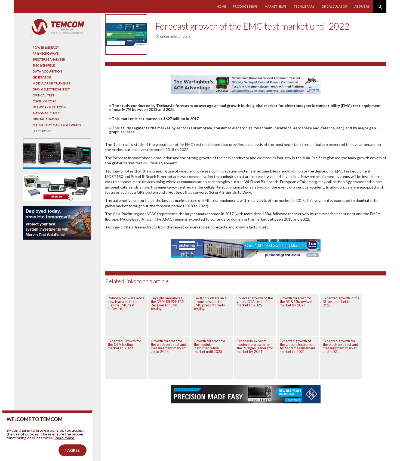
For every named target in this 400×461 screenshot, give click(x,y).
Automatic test (46, 113)
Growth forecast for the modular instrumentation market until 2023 (209, 346)
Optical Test (43, 95)
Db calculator (334, 6)
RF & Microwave (46, 53)
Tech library (304, 6)
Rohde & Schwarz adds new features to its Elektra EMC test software (126, 303)
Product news (245, 6)
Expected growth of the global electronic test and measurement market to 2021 (297, 346)
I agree (72, 450)
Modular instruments (51, 83)
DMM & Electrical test (51, 89)
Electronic (42, 131)
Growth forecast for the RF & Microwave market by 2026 (296, 301)
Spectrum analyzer (49, 59)
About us (362, 6)
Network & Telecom (49, 107)
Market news (276, 6)
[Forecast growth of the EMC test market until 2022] (126, 34)
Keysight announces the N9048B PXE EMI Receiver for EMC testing (167, 303)
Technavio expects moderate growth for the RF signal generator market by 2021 (255, 346)
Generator (42, 77)
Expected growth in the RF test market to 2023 (341, 301)
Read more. (64, 437)
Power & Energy (46, 47)
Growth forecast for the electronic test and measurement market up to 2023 (168, 346)
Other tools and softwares (57, 125)
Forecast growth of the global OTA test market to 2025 (255, 301)
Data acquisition (47, 71)
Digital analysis (46, 119)
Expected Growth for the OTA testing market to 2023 (124, 344)
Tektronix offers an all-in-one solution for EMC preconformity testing (212, 303)
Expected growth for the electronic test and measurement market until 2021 (340, 346)
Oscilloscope (44, 101)
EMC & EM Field (44, 65)
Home (221, 6)
